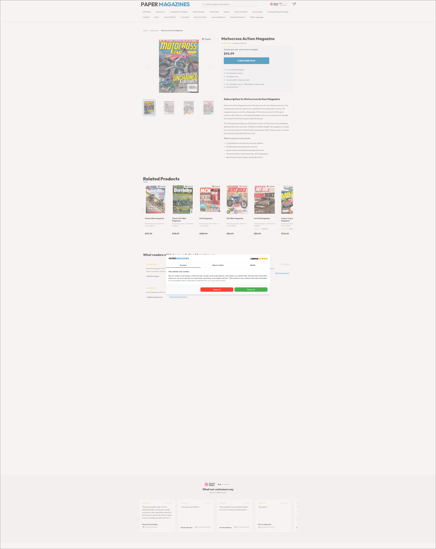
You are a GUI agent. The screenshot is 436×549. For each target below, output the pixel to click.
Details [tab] (252, 265)
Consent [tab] (183, 265)
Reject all (216, 289)
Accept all (251, 289)
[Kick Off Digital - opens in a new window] (259, 259)
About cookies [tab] (218, 265)
